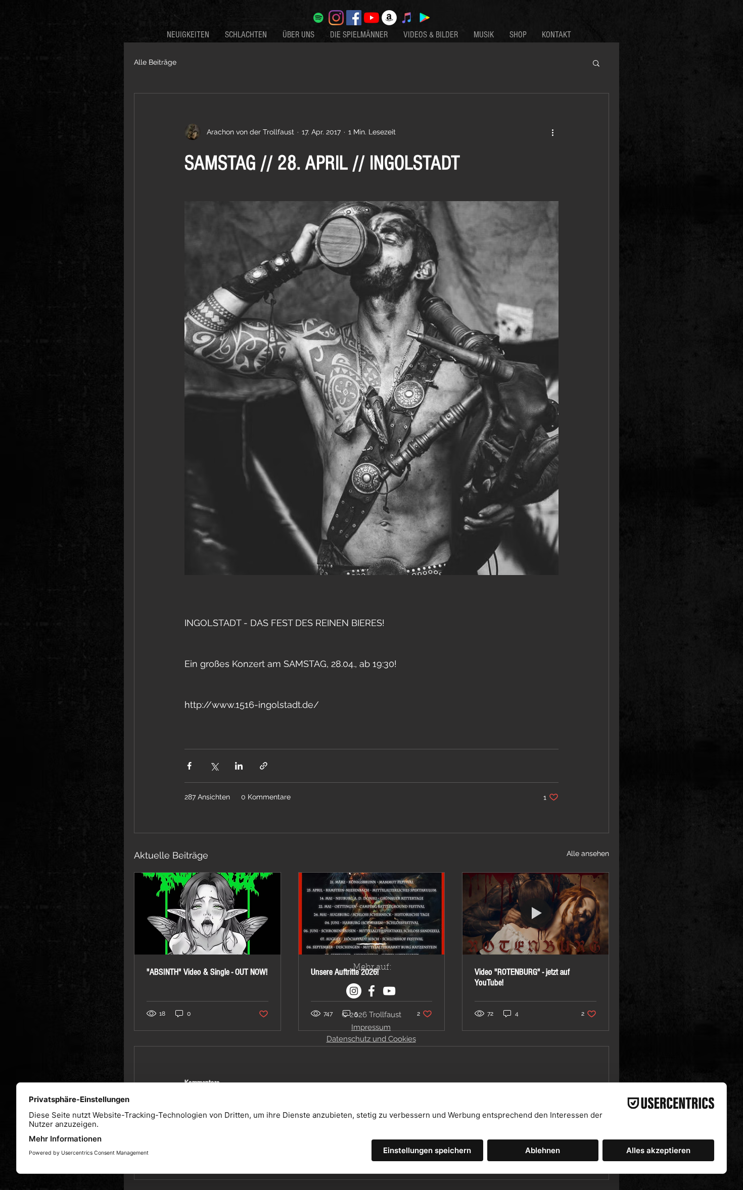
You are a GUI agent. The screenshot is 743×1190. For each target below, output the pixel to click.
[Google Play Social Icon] (424, 17)
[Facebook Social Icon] (353, 17)
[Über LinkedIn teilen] (239, 766)
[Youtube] (371, 17)
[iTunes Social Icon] (406, 17)
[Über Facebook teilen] (189, 766)
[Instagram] (336, 17)
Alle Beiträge (155, 62)
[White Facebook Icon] (371, 990)
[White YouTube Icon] (389, 990)
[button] (596, 63)
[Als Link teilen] (263, 766)
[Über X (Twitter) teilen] (214, 766)
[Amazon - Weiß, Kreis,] (389, 17)
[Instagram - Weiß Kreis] (353, 990)
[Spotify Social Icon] (318, 17)
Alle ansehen (588, 853)
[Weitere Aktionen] (552, 132)
